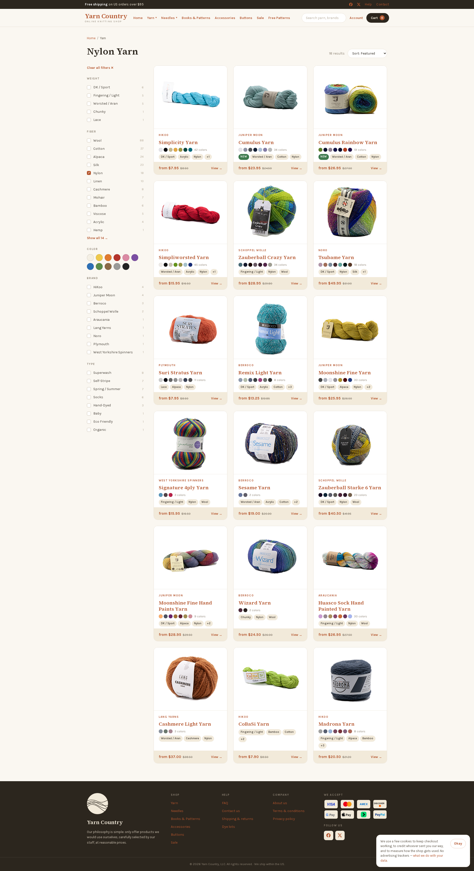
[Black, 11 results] (125, 266)
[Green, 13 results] (99, 266)
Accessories (225, 18)
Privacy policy (284, 819)
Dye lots (228, 827)
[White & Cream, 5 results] (90, 257)
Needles (169, 18)
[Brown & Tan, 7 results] (108, 266)
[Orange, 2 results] (108, 257)
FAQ (225, 803)
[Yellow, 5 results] (99, 257)
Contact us (231, 811)
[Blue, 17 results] (90, 266)
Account (356, 18)
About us (280, 803)
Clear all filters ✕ (100, 68)
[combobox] (324, 17)
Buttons (246, 18)
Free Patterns (279, 18)
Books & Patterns (196, 18)
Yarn (152, 18)
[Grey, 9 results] (117, 266)
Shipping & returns (237, 819)
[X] (358, 4)
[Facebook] (351, 4)
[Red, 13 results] (117, 257)
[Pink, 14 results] (125, 257)
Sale (260, 18)
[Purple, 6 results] (134, 257)
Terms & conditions (289, 811)
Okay (458, 843)
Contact (382, 4)
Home (138, 18)
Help (368, 4)
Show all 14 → (97, 238)
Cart (377, 18)
